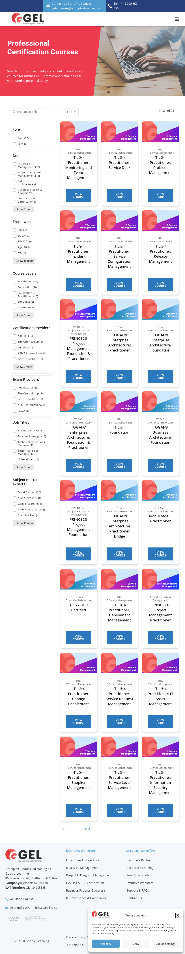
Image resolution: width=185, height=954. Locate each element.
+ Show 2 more (23, 366)
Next (87, 829)
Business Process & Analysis (86, 890)
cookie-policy (107, 933)
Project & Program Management (89, 875)
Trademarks (75, 945)
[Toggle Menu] (177, 19)
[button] (178, 915)
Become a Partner (139, 860)
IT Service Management (82, 868)
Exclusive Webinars (139, 883)
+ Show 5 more (23, 467)
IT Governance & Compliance (86, 898)
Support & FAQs (137, 890)
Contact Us (134, 898)
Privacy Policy (75, 937)
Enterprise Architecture (82, 860)
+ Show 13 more (24, 523)
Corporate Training (139, 868)
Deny (135, 944)
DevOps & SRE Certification (85, 883)
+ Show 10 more (24, 260)
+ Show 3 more (23, 209)
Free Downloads (137, 875)
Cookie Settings (165, 944)
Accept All (106, 944)
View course (79, 195)
